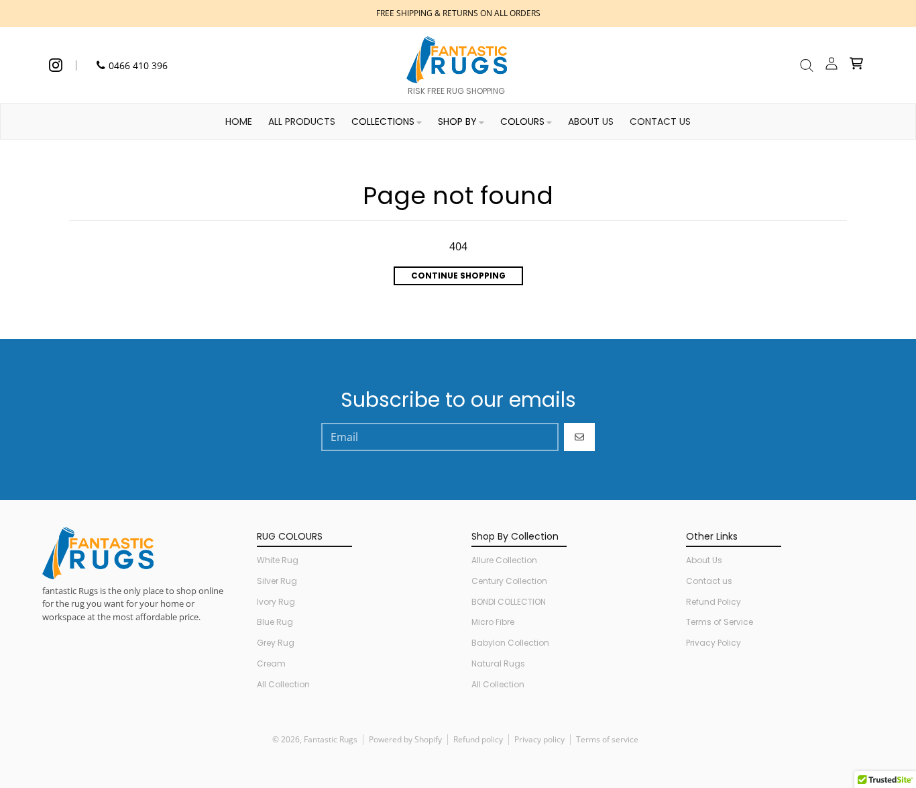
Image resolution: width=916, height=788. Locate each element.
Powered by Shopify (405, 739)
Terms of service (607, 739)
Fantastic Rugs (330, 739)
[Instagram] (55, 65)
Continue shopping (458, 275)
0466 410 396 (138, 65)
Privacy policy (539, 739)
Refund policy (478, 739)
